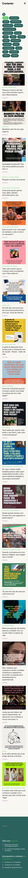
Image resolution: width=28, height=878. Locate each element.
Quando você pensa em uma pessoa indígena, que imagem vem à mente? (13, 554)
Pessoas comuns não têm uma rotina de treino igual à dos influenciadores (12, 92)
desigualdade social (9, 29)
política (16, 44)
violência (14, 55)
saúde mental (14, 51)
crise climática (8, 25)
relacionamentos (8, 48)
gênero (6, 36)
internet (6, 40)
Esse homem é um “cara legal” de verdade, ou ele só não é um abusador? (14, 231)
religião (19, 48)
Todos (5, 18)
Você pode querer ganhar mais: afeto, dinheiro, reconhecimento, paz (12, 192)
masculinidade (16, 40)
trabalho (6, 55)
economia (17, 33)
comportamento (15, 21)
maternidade (7, 44)
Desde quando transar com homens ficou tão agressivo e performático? (13, 515)
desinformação (8, 33)
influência (21, 36)
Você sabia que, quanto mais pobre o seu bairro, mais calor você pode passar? (13, 432)
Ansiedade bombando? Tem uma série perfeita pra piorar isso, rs (13, 166)
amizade (6, 21)
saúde (5, 51)
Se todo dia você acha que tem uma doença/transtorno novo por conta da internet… (13, 310)
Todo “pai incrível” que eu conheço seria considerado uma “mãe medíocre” (13, 271)
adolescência (14, 18)
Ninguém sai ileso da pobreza (13, 180)
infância (13, 36)
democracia (18, 25)
